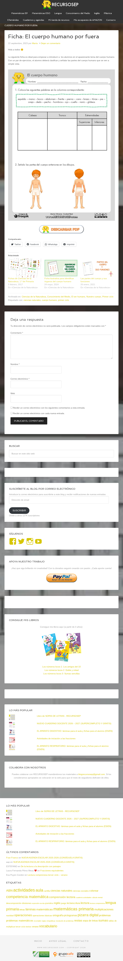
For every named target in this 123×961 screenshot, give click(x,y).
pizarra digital (88, 915)
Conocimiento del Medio (58, 296)
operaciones (23, 915)
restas (78, 920)
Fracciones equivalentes (51, 870)
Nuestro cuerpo (93, 296)
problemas (105, 915)
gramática (49, 903)
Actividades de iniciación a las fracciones (56, 738)
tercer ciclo (20, 927)
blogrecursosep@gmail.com (91, 774)
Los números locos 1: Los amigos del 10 (61, 666)
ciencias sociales (81, 891)
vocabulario (48, 926)
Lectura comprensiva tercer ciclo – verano (48, 875)
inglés (57, 903)
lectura (85, 903)
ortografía (58, 915)
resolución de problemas (65, 921)
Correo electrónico (19, 379)
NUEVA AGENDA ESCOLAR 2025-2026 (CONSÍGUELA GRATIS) (52, 857)
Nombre (15, 364)
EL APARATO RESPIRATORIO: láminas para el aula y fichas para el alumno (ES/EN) (76, 841)
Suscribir (19, 510)
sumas (103, 920)
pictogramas (70, 915)
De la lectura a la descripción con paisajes (41, 866)
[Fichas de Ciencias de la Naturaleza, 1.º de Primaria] (24, 268)
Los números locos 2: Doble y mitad (62, 670)
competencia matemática (27, 897)
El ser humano (78, 296)
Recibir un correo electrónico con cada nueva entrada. (39, 413)
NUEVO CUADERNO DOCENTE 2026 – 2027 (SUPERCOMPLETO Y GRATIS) (74, 723)
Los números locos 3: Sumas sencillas (61, 673)
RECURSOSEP (61, 4)
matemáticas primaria (73, 909)
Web (12, 393)
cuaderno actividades (84, 897)
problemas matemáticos (19, 920)
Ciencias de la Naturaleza (34, 296)
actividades (24, 890)
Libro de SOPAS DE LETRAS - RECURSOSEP (59, 716)
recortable (37, 921)
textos (28, 927)
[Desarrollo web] (63, 956)
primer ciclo (63, 300)
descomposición (13, 903)
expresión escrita (38, 903)
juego (63, 903)
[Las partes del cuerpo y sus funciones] (97, 268)
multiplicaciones (103, 909)
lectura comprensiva (97, 903)
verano (35, 926)
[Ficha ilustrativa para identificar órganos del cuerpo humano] (61, 268)
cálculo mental (97, 897)
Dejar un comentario (50, 43)
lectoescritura (73, 903)
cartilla (47, 891)
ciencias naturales (32, 300)
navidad (10, 915)
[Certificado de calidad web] (41, 956)
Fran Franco (12, 857)
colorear (93, 890)
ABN (9, 890)
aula (39, 890)
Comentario (16, 333)
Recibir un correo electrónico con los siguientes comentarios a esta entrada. (49, 408)
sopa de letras (90, 920)
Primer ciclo (107, 296)
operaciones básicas (42, 915)
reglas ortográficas (48, 921)
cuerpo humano (49, 300)
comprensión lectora (62, 897)
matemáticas (44, 909)
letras (22, 909)
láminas (31, 909)
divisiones (26, 903)
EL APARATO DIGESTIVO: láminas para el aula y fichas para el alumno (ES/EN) (75, 731)
